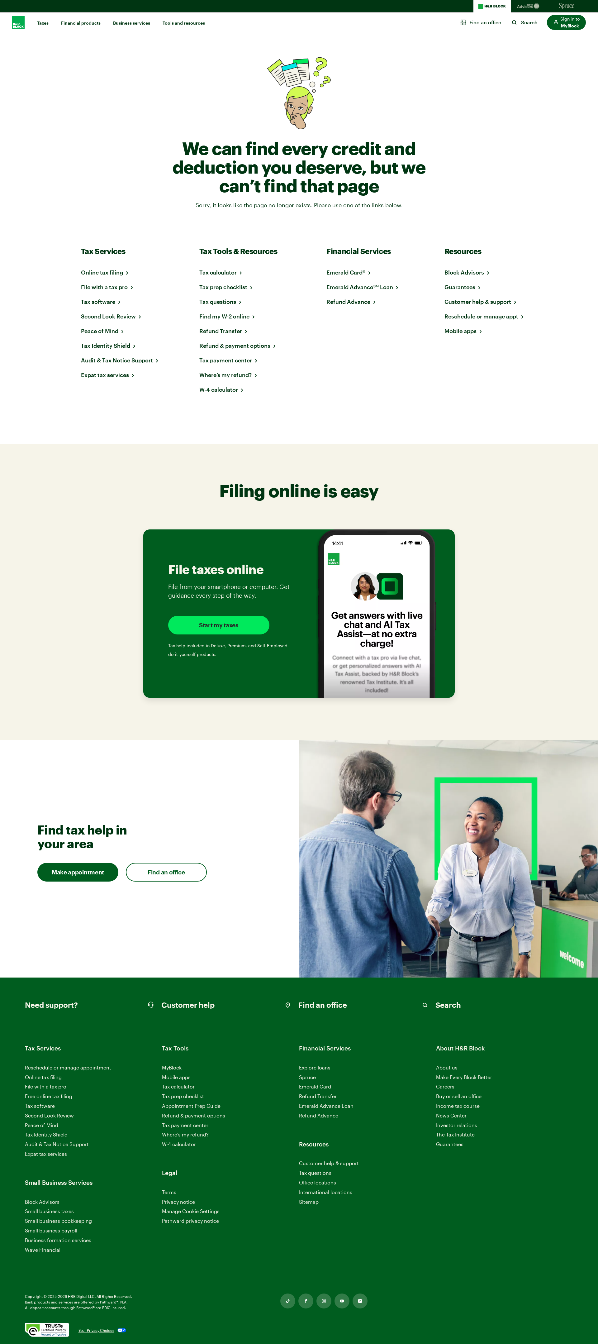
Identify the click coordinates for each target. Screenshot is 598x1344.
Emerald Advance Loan (326, 1106)
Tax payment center (225, 360)
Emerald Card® (345, 272)
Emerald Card (315, 1086)
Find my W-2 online (224, 316)
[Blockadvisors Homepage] (529, 6)
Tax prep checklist (223, 287)
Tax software (98, 301)
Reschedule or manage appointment (68, 1067)
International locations (325, 1192)
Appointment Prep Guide (191, 1106)
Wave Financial (42, 1250)
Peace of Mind (99, 331)
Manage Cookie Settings (191, 1211)
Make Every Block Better (464, 1077)
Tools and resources (184, 23)
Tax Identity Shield (105, 345)
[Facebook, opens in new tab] (305, 1301)
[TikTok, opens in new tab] (287, 1301)
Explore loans (314, 1067)
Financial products (81, 23)
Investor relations (456, 1125)
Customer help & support (477, 301)
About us (447, 1067)
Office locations (317, 1182)
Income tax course (458, 1106)
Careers (445, 1086)
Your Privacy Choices (96, 1330)
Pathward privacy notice (190, 1221)
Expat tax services (105, 374)
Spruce (307, 1077)
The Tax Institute (455, 1134)
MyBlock (172, 1067)
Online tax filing (102, 272)
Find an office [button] (166, 872)
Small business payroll (51, 1230)
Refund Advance (348, 301)
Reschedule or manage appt (481, 316)
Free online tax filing (48, 1096)
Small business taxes (49, 1211)
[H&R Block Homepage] (492, 6)
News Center (451, 1115)
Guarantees (459, 287)
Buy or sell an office (459, 1096)
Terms (169, 1192)
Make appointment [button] (78, 872)
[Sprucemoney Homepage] (567, 6)
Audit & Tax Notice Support (117, 360)
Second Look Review (108, 316)
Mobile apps (460, 331)
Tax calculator (218, 272)
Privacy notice (178, 1202)
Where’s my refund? (225, 374)
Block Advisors (464, 272)
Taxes (43, 23)
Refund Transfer (220, 331)
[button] (566, 22)
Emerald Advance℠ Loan (359, 287)
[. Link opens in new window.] (47, 1330)
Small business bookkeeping (58, 1221)
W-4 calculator (218, 389)
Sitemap (309, 1202)
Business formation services (58, 1240)
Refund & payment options (234, 345)
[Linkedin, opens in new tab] (360, 1301)
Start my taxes (219, 625)
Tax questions (217, 301)
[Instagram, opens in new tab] (323, 1301)
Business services (131, 23)
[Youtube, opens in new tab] (342, 1301)
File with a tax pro (104, 287)
